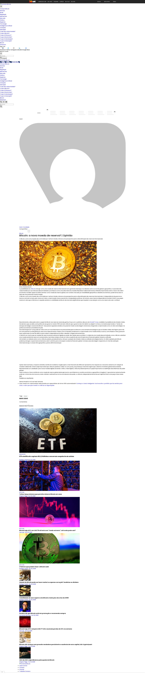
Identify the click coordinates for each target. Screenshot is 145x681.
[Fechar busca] (4, 102)
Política (2, 20)
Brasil (1, 12)
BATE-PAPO (107, 1)
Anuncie (21, 669)
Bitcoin (2, 43)
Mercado (2, 18)
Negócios (2, 22)
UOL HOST (49, 1)
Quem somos (23, 666)
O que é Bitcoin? (5, 33)
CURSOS (62, 1)
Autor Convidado (24, 227)
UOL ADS (73, 1)
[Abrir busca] (1, 102)
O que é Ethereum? (5, 35)
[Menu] (6, 102)
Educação (3, 29)
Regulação (3, 14)
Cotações (3, 28)
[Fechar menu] (1, 6)
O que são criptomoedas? (7, 31)
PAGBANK (56, 1)
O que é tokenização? (6, 39)
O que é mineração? (6, 41)
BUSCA (99, 1)
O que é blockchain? (6, 37)
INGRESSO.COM (42, 1)
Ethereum (3, 45)
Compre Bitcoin (4, 9)
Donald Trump (94, 322)
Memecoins (3, 16)
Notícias (2, 11)
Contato (21, 667)
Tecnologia (3, 24)
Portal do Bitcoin (5, 60)
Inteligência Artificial (6, 26)
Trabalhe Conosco (24, 671)
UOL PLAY (67, 1)
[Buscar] (1, 106)
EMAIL (114, 1)
